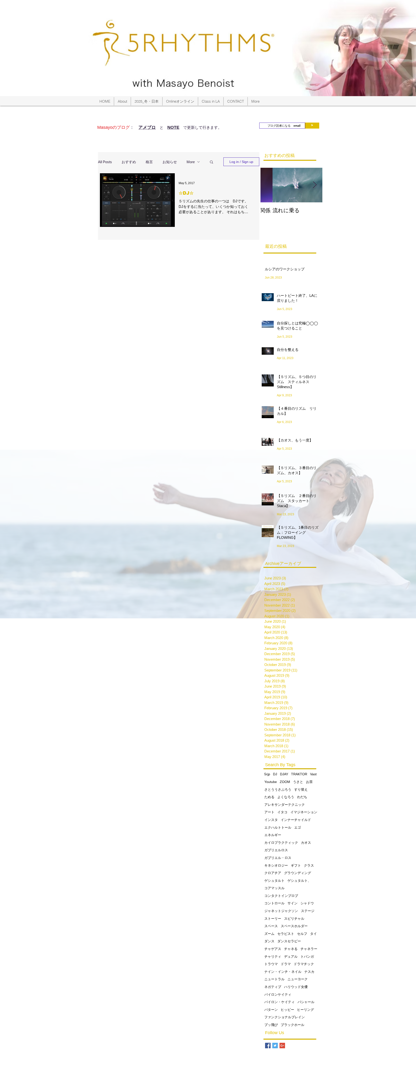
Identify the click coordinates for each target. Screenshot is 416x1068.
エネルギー (272, 835)
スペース (271, 926)
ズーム (269, 934)
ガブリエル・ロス (277, 858)
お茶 (309, 782)
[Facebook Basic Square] (268, 1045)
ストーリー (272, 918)
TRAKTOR (299, 774)
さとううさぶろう (277, 789)
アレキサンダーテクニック (284, 805)
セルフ (302, 934)
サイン (292, 903)
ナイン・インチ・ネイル (282, 972)
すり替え (301, 789)
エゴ (297, 827)
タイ (313, 934)
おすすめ (129, 162)
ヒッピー (287, 1010)
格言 (149, 162)
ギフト (296, 865)
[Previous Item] (268, 185)
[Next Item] (314, 185)
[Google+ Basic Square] (282, 1045)
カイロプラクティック (281, 842)
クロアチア (272, 873)
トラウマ (271, 964)
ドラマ (286, 964)
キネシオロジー (276, 865)
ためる (269, 797)
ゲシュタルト (274, 880)
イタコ (282, 812)
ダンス (269, 941)
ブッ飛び (271, 1025)
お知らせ (169, 162)
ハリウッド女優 (296, 987)
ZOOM (285, 782)
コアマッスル (274, 888)
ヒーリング (305, 1010)
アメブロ (147, 127)
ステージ (307, 911)
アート (269, 812)
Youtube (270, 782)
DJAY (284, 774)
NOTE (173, 127)
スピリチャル (294, 918)
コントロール (274, 903)
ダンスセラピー (289, 941)
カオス (306, 842)
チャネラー (308, 949)
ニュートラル (274, 979)
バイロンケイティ (277, 994)
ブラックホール (292, 1025)
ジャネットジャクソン (281, 911)
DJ (275, 774)
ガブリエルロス (276, 850)
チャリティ (272, 956)
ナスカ (309, 972)
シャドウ (307, 903)
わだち (302, 797)
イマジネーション (303, 812)
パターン (271, 1010)
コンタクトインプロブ (281, 896)
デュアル (291, 956)
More (191, 162)
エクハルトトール (277, 827)
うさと (298, 782)
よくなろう (285, 797)
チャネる (291, 949)
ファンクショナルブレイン (284, 1017)
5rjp (267, 774)
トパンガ (307, 956)
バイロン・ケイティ (279, 1002)
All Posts (105, 162)
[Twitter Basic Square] (275, 1045)
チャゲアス (272, 949)
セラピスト (285, 934)
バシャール (306, 1002)
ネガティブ (272, 987)
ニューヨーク (297, 979)
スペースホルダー (294, 926)
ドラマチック (304, 964)
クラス (309, 865)
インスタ (271, 820)
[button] (211, 162)
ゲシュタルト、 (299, 880)
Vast (313, 774)
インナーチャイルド (296, 820)
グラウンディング (297, 873)
